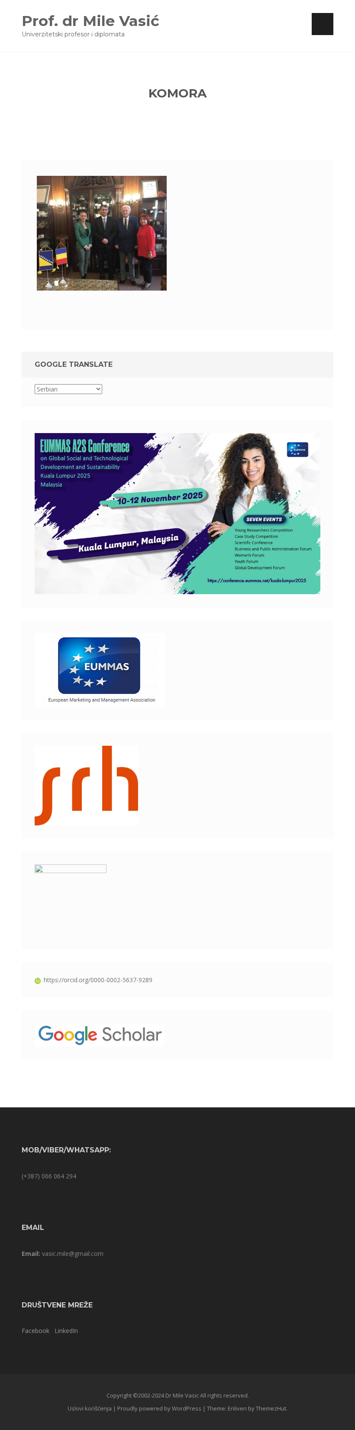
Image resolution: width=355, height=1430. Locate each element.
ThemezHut (271, 1408)
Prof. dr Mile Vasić (90, 20)
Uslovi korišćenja (90, 1408)
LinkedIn (66, 1330)
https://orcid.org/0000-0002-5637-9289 (98, 980)
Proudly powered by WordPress (159, 1408)
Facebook (35, 1330)
